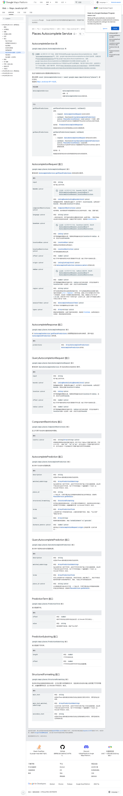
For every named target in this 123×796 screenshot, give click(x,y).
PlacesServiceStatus (71, 119)
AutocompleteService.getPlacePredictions (55, 173)
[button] (12, 25)
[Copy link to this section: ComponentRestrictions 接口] (65, 422)
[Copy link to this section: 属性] (37, 178)
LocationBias (63, 242)
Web (4, 8)
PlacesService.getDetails (63, 496)
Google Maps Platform (48, 29)
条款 (29, 792)
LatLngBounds (63, 199)
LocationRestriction (65, 249)
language (36, 215)
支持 (92, 773)
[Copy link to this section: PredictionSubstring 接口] (60, 637)
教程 (29, 773)
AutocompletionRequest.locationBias (73, 192)
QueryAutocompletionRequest (74, 138)
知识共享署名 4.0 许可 (58, 730)
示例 (18, 12)
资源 (24, 12)
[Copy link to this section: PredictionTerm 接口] (56, 599)
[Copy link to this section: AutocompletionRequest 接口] (65, 164)
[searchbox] (13, 18)
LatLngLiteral (69, 262)
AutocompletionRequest (72, 114)
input (35, 182)
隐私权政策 (36, 792)
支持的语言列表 (91, 219)
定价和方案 (94, 767)
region (35, 288)
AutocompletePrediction (86, 117)
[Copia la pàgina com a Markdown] (80, 34)
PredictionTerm (68, 509)
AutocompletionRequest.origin (71, 527)
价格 (41, 2)
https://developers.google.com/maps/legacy (74, 65)
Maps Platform (20, 2)
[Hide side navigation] (23, 792)
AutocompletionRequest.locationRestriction (76, 194)
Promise (62, 125)
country (35, 440)
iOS (61, 770)
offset (35, 256)
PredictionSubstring (70, 481)
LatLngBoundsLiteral (76, 199)
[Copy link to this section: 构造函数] (40, 87)
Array (74, 117)
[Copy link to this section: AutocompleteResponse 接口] (65, 325)
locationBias (37, 242)
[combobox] (84, 2)
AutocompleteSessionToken (68, 303)
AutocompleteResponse (74, 125)
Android (62, 767)
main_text (36, 695)
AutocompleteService (43, 43)
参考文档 (11, 12)
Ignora (105, 28)
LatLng (60, 234)
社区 (62, 2)
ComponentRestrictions (66, 208)
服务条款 (94, 776)
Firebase (69, 784)
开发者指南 (86, 312)
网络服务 (62, 776)
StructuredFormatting (66, 501)
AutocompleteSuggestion (44, 56)
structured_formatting (41, 501)
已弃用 (37, 54)
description (37, 475)
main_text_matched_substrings (40, 704)
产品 (35, 2)
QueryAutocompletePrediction (88, 141)
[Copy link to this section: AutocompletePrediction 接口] (65, 457)
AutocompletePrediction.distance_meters (71, 265)
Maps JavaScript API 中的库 (46, 82)
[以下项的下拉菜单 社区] (66, 2)
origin (35, 262)
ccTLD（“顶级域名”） (68, 293)
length (35, 654)
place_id (36, 492)
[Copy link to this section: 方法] (37, 104)
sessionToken (38, 303)
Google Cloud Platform (83, 784)
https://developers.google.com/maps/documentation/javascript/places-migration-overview (68, 68)
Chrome (60, 784)
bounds (35, 189)
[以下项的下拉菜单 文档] (51, 2)
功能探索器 (31, 770)
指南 (3, 12)
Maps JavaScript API (18, 8)
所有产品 (96, 784)
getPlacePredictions (40, 108)
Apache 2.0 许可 (87, 730)
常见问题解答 (32, 767)
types (35, 309)
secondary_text (38, 714)
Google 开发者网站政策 (41, 732)
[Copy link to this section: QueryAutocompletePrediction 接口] (72, 540)
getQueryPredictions (40, 132)
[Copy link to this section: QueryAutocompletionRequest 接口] (72, 358)
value (35, 623)
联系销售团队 (95, 770)
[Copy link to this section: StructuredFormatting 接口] (62, 675)
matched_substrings (40, 481)
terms (35, 509)
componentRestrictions (41, 208)
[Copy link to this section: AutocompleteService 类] (60, 44)
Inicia (115, 28)
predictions (37, 345)
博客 (56, 2)
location (36, 223)
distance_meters (39, 525)
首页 (33, 29)
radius (35, 269)
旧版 (31, 12)
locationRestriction (40, 249)
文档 (47, 2)
